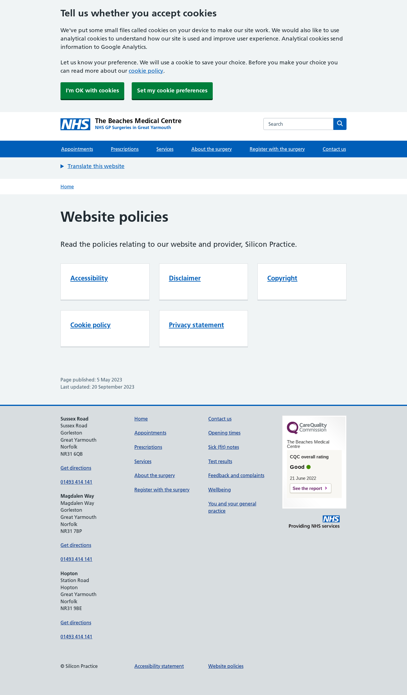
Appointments (77, 149)
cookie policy (146, 70)
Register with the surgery (277, 149)
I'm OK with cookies (92, 90)
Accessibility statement (159, 666)
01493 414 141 (76, 482)
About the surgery (211, 149)
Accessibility (89, 278)
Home (67, 187)
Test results (220, 461)
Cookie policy (90, 325)
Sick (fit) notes (223, 447)
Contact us (334, 149)
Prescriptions (125, 149)
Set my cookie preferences (172, 90)
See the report (307, 488)
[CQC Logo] (307, 432)
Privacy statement (196, 325)
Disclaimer (185, 278)
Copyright (282, 278)
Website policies (225, 666)
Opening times (224, 433)
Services (164, 149)
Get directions (75, 468)
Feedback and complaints (236, 475)
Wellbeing (219, 490)
